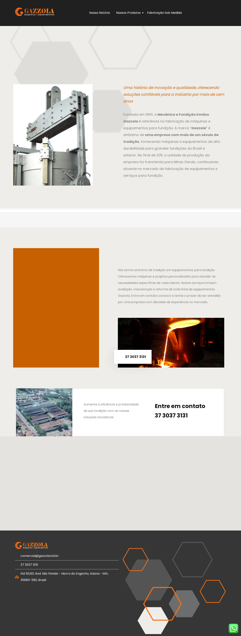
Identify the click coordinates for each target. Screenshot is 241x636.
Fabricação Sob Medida (164, 13)
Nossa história (99, 13)
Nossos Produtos (128, 13)
